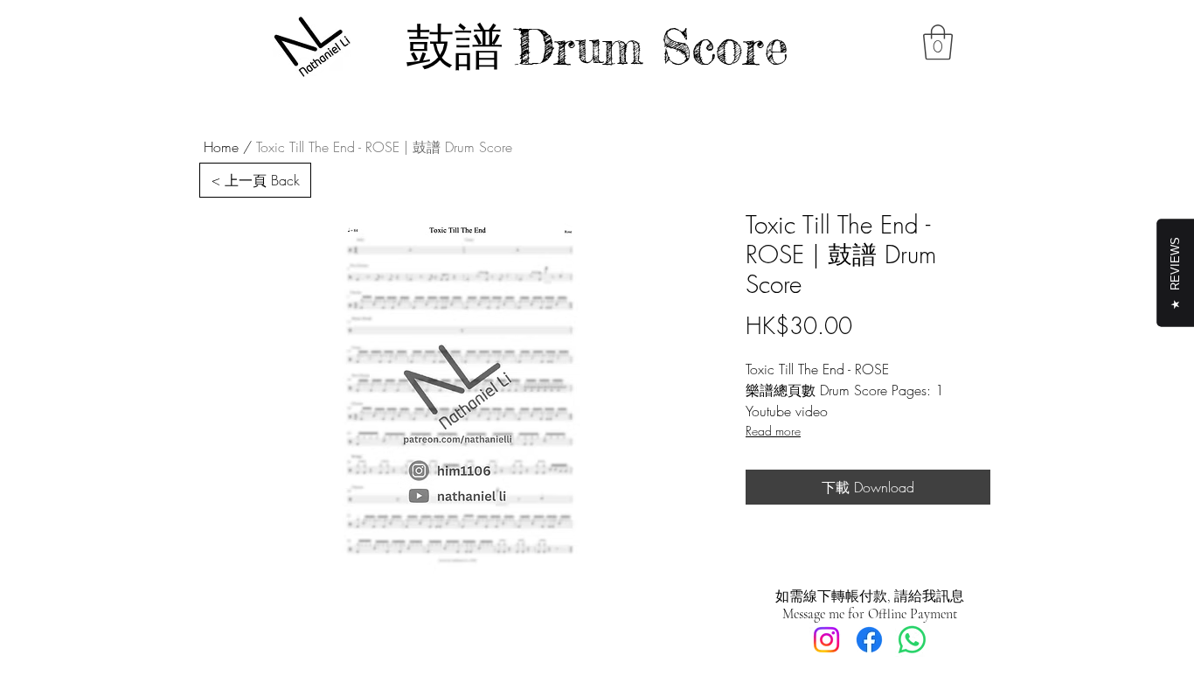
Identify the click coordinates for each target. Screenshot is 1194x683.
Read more (773, 430)
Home (221, 147)
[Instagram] (826, 640)
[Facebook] (869, 640)
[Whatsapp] (912, 640)
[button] (938, 41)
